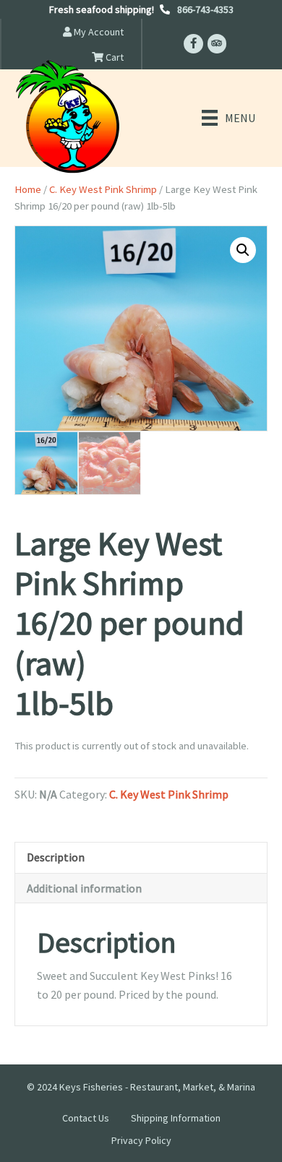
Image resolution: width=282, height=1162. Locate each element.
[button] (243, 250)
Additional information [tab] (84, 888)
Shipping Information (176, 1117)
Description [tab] (56, 857)
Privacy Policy (141, 1140)
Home (27, 189)
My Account (98, 31)
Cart (113, 57)
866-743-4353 (205, 9)
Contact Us (85, 1117)
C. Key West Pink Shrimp (103, 189)
